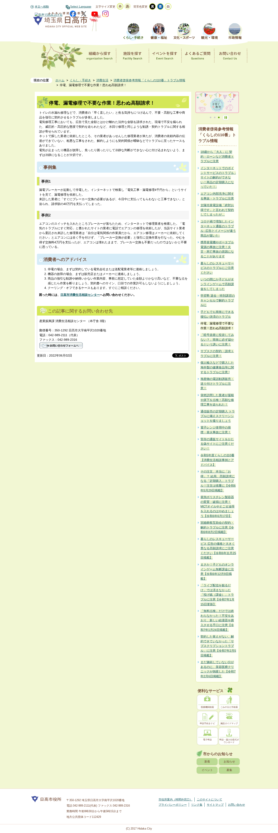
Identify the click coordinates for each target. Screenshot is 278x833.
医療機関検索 (207, 707)
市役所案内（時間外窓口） (175, 799)
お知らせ (229, 761)
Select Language (80, 6)
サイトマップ (215, 804)
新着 (207, 761)
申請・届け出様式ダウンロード (229, 740)
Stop (226, 117)
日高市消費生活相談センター (80, 294)
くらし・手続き (80, 80)
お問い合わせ (236, 804)
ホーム (60, 80)
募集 (229, 770)
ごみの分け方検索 (229, 707)
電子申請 (207, 739)
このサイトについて (209, 799)
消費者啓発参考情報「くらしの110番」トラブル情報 (149, 80)
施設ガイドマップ (229, 723)
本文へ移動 (42, 6)
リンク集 (196, 804)
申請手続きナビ (207, 723)
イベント (207, 770)
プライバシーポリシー (173, 804)
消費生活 (102, 80)
